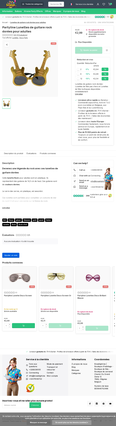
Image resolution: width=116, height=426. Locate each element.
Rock (14, 224)
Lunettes (15, 38)
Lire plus (79, 94)
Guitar (48, 220)
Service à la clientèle (84, 4)
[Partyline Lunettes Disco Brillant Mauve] (93, 278)
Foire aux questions (33, 365)
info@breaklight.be (99, 181)
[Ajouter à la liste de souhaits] (33, 270)
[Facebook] (90, 403)
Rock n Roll (23, 224)
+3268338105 (96, 170)
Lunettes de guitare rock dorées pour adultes (28, 22)
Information (7, 11)
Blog (83, 11)
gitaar (18, 220)
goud (41, 220)
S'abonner (35, 405)
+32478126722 (97, 187)
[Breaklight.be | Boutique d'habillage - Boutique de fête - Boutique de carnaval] (11, 4)
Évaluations (31, 153)
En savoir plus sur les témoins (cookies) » (72, 422)
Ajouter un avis (10, 255)
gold (34, 220)
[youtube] (110, 403)
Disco (11, 220)
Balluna (18, 11)
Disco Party (23, 38)
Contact (50, 373)
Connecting (95, 175)
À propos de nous (71, 11)
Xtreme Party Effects (33, 11)
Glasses (27, 220)
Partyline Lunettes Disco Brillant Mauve (91, 296)
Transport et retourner (52, 368)
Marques (57, 11)
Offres (48, 11)
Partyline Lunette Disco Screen (18, 295)
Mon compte (52, 376)
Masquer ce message (38, 422)
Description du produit (13, 153)
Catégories (76, 373)
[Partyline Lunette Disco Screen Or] (56, 278)
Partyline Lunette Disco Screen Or (56, 295)
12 (81, 78)
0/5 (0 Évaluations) (20, 35)
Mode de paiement (55, 364)
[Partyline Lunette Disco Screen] (19, 278)
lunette (6, 224)
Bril (4, 220)
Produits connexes (48, 153)
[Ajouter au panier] (23, 325)
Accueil (5, 22)
